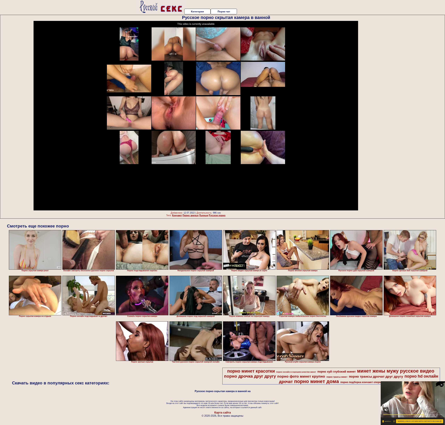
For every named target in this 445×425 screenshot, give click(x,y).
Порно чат (224, 11)
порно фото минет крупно (301, 376)
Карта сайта (222, 412)
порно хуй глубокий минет (336, 371)
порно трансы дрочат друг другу (376, 376)
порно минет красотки (251, 371)
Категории (197, 11)
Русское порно (217, 215)
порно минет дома (316, 381)
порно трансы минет (336, 377)
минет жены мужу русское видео (395, 371)
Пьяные (203, 215)
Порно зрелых (191, 215)
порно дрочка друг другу (250, 376)
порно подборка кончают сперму (361, 382)
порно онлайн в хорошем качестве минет (296, 372)
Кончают (177, 215)
